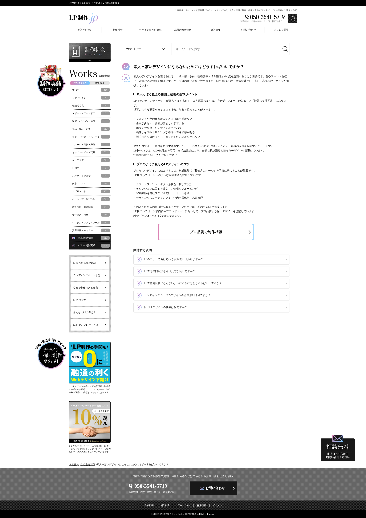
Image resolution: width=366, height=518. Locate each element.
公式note (217, 505)
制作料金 (165, 505)
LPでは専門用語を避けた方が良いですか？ (166, 271)
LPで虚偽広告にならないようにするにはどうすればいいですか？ (180, 283)
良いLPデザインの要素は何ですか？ (162, 307)
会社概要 (149, 505)
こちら (151, 155)
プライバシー (183, 505)
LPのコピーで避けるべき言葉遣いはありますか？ (170, 259)
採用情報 (201, 505)
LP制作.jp (74, 464)
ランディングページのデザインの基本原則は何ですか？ (174, 295)
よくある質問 (87, 464)
